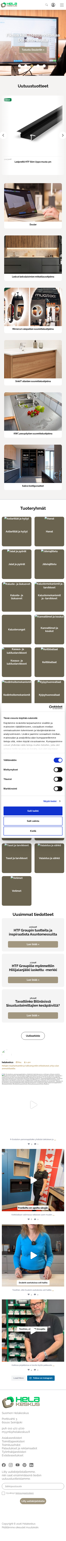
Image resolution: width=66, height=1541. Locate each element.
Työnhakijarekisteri (14, 1451)
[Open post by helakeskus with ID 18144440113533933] (33, 1330)
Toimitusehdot (11, 1444)
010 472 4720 (16, 1428)
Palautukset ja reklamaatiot (19, 1448)
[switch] (58, 769)
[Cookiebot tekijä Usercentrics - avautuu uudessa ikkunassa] (49, 707)
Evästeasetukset (12, 1455)
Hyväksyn (20, 1493)
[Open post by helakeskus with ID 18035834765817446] (33, 1180)
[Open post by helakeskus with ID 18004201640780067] (33, 1105)
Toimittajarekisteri (13, 1441)
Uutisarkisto (33, 1035)
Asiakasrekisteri (12, 1437)
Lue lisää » (33, 944)
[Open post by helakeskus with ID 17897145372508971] (33, 1255)
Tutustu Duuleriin (32, 49)
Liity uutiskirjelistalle (33, 1501)
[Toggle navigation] (62, 5)
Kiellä (33, 831)
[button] (19, 65)
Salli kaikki (33, 811)
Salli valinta (33, 821)
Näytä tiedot (49, 801)
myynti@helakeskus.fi (16, 1431)
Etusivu (6, 1517)
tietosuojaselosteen (25, 1493)
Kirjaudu (53, 5)
